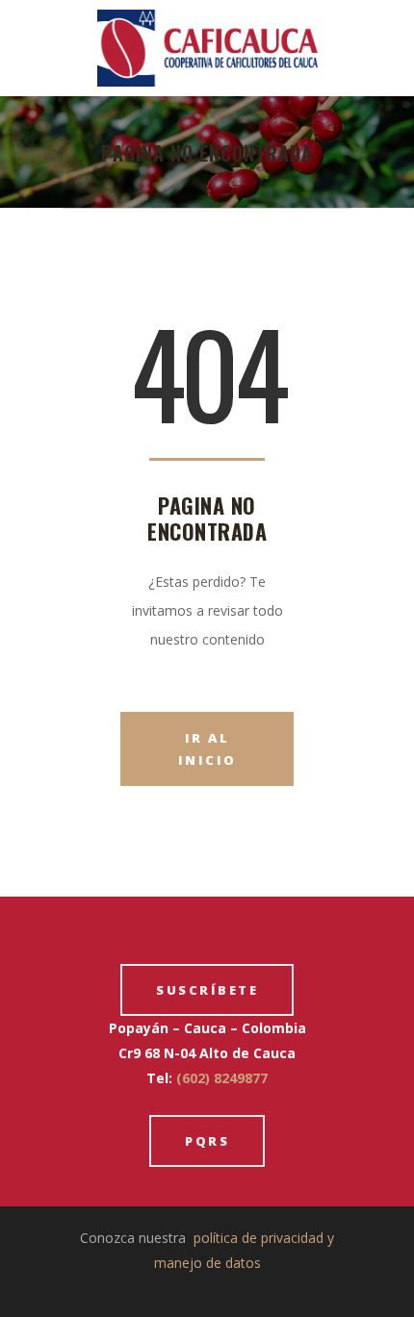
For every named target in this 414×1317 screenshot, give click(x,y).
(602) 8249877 (222, 1078)
